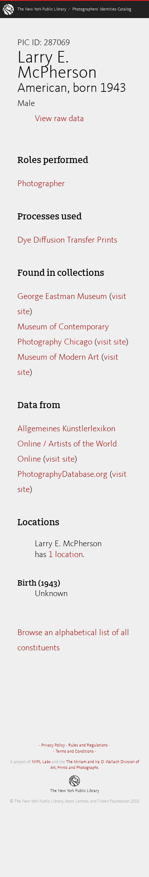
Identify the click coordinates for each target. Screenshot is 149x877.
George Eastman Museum (62, 296)
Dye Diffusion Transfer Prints (67, 240)
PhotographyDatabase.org (62, 474)
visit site (111, 342)
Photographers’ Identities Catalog (101, 9)
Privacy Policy (53, 745)
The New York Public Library (41, 9)
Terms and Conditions (75, 751)
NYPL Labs (41, 762)
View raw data (59, 119)
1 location (65, 555)
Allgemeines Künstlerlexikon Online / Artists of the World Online (67, 444)
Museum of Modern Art (58, 357)
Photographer (41, 184)
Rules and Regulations (88, 745)
